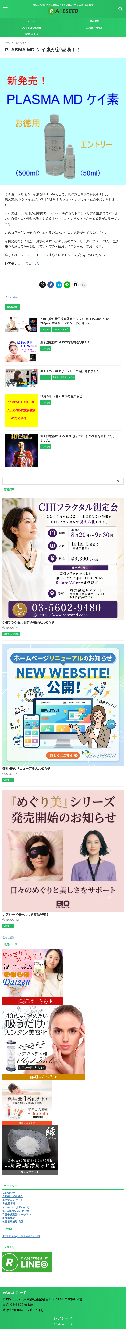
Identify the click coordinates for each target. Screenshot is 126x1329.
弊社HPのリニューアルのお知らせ (26, 768)
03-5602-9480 (21, 1305)
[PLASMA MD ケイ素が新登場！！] (59, 284)
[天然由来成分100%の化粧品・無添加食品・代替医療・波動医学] (63, 12)
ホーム (31, 21)
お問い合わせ (31, 34)
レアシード (63, 1318)
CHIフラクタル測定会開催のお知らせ (28, 622)
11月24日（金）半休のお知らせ (61, 396)
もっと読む (9, 937)
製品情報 (94, 21)
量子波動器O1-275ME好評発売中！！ (65, 342)
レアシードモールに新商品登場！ (25, 914)
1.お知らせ (13, 297)
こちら (34, 263)
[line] (67, 284)
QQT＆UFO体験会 (31, 27)
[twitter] (42, 284)
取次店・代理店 (94, 27)
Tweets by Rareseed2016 (21, 1236)
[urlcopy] (83, 284)
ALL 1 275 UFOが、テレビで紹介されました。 (71, 371)
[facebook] (50, 284)
